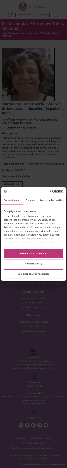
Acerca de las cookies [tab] (51, 200)
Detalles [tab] (30, 200)
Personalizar (32, 263)
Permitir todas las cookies (33, 253)
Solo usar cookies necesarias (33, 273)
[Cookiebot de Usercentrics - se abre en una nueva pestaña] (49, 192)
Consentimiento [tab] (12, 200)
